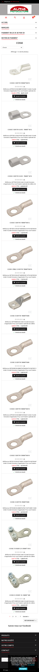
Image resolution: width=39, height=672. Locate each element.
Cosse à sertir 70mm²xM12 (20, 223)
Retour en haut (31, 620)
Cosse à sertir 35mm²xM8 (19, 502)
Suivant (26, 617)
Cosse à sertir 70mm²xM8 (19, 316)
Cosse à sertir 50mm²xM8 (19, 362)
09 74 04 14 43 (15, 1)
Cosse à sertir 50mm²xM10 (20, 409)
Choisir (13, 47)
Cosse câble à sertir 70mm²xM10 (19, 269)
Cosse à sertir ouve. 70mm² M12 (20, 129)
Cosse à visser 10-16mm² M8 (19, 595)
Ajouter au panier (20, 96)
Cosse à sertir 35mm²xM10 (20, 455)
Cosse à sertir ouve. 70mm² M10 (20, 176)
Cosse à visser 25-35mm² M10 (19, 548)
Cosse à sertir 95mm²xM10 (20, 83)
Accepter (23, 669)
